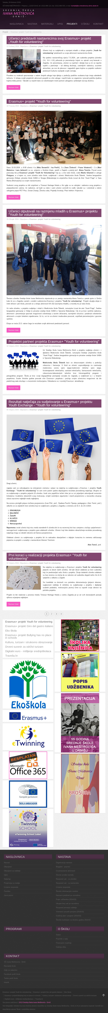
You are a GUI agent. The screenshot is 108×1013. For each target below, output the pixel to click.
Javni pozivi (8, 895)
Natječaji (7, 879)
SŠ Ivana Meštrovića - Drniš (15, 962)
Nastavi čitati (13, 87)
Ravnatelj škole (10, 966)
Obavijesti (8, 867)
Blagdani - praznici (63, 867)
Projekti (5, 32)
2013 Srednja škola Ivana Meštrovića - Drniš (35, 1002)
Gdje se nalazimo (10, 970)
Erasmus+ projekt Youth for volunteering (45, 46)
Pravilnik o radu (62, 939)
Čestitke (7, 891)
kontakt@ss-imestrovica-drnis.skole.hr (84, 6)
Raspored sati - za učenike (66, 879)
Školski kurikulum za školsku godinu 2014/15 (73, 920)
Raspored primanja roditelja (66, 908)
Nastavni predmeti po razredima (68, 895)
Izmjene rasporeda (11, 887)
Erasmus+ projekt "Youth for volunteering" (40, 101)
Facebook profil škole (12, 974)
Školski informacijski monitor (67, 891)
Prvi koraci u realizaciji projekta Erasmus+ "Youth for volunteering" (48, 556)
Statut (58, 935)
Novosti (7, 863)
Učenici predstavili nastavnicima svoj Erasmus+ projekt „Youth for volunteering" (50, 40)
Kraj (61, 614)
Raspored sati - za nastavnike (67, 883)
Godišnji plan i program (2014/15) (68, 916)
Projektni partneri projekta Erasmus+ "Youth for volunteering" (54, 341)
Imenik (6, 982)
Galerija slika (61, 947)
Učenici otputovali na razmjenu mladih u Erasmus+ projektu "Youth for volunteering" (53, 213)
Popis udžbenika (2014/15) (66, 899)
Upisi (6, 875)
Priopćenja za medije (12, 883)
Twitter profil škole (11, 978)
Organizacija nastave (64, 863)
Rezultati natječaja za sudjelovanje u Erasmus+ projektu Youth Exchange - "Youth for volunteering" (50, 403)
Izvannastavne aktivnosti (65, 871)
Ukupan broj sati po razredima (67, 903)
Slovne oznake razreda (64, 875)
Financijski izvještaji (63, 943)
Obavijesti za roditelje (12, 871)
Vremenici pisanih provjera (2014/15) (70, 912)
